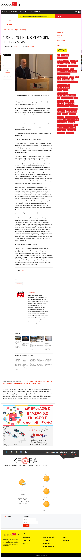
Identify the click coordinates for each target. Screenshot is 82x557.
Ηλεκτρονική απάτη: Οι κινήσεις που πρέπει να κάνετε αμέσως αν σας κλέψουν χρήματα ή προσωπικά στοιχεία (18, 364)
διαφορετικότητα (61, 111)
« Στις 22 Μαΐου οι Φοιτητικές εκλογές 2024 (37, 381)
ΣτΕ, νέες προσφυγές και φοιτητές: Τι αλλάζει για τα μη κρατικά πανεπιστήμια (40, 362)
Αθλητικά (75, 66)
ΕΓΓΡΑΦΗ (26, 525)
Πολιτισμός (73, 95)
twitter (65, 537)
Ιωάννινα (71, 76)
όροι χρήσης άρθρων (49, 546)
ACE (58, 55)
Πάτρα (76, 82)
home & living (60, 42)
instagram (66, 540)
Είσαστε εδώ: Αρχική (8, 29)
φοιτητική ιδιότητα (61, 130)
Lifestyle (59, 63)
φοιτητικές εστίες (61, 127)
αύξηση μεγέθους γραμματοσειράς (8, 66)
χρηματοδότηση (69, 132)
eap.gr (22, 270)
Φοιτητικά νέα (19, 283)
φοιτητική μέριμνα (71, 130)
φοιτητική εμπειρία (71, 127)
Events (75, 60)
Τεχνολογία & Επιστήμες (63, 100)
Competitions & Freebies (63, 60)
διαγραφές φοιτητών (72, 108)
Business (66, 55)
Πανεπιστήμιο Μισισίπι (62, 90)
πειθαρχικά (75, 119)
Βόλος (71, 68)
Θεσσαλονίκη (67, 74)
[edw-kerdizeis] (28, 407)
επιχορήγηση (72, 114)
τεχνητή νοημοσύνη (61, 124)
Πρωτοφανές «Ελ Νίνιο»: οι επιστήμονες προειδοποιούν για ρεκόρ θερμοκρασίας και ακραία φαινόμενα (33, 364)
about (44, 534)
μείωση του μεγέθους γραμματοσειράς (6, 66)
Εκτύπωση (7, 72)
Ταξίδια (75, 98)
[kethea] (41, 451)
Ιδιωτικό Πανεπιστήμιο (62, 76)
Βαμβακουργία (65, 68)
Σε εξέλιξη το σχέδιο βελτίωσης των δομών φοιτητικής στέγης (33, 346)
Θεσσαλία (59, 74)
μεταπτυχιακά (60, 116)
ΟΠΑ (72, 79)
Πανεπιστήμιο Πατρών (62, 92)
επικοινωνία (46, 540)
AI (61, 55)
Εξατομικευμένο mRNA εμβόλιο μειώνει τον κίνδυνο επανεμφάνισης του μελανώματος (48, 363)
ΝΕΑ (3, 12)
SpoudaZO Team (16, 46)
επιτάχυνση (65, 114)
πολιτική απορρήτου (49, 550)
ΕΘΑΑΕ (66, 71)
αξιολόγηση (74, 106)
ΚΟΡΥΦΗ (9, 516)
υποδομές (70, 124)
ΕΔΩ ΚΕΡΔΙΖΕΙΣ (24, 12)
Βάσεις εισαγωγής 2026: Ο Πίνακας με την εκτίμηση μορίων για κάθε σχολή (48, 345)
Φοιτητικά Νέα (31, 46)
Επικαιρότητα (73, 71)
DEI (71, 60)
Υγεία (71, 100)
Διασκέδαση (60, 71)
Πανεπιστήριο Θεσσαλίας (63, 95)
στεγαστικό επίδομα (62, 122)
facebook (66, 534)
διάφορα (59, 45)
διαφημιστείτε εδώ (48, 537)
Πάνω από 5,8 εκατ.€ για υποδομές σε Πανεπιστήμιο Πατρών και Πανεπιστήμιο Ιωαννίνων (18, 345)
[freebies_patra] (28, 426)
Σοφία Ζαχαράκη (65, 98)
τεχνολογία (59, 35)
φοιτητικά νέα (23, 29)
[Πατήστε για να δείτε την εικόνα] (34, 72)
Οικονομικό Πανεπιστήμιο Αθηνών (65, 82)
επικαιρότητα (60, 30)
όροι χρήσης (47, 543)
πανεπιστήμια (68, 119)
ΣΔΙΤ (58, 98)
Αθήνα (69, 66)
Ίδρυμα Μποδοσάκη (62, 66)
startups (73, 63)
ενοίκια (59, 114)
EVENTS (37, 12)
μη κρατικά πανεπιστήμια (71, 116)
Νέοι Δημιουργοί (66, 79)
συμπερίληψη (71, 122)
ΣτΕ (71, 98)
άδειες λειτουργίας (69, 103)
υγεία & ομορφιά (61, 40)
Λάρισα (59, 79)
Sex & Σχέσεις (66, 63)
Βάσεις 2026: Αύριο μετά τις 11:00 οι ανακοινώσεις (40, 343)
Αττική (58, 68)
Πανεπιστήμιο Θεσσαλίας (63, 84)
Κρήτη (76, 76)
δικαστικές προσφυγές (71, 111)
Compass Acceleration (62, 58)
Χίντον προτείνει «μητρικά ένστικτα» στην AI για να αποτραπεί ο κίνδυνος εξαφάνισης (25, 364)
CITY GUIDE (13, 12)
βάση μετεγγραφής (61, 108)
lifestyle (58, 37)
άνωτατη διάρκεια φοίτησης (63, 106)
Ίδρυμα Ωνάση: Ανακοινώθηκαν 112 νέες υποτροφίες (25, 343)
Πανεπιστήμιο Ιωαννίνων (63, 87)
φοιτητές (76, 124)
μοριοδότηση (60, 119)
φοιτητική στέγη (61, 132)
